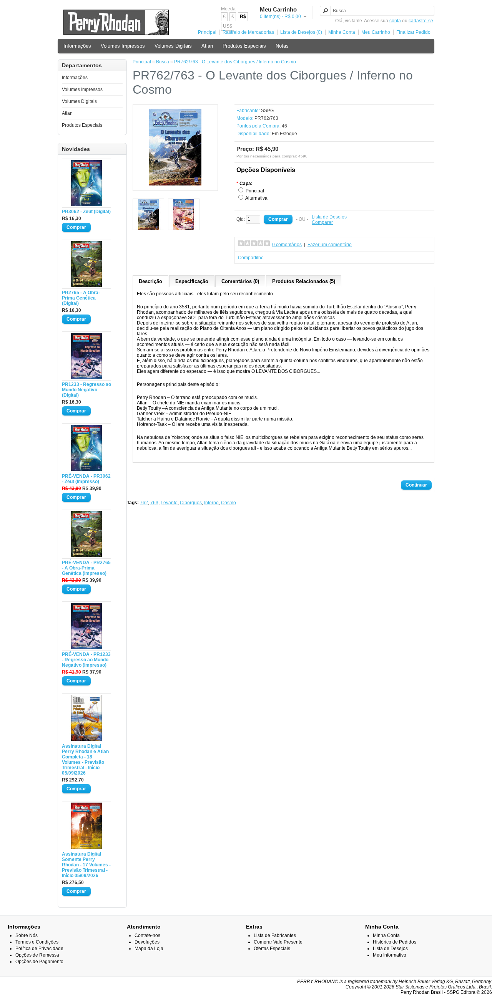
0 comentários (287, 244)
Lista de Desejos (329, 217)
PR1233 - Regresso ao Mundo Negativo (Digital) (86, 390)
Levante (169, 502)
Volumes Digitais (173, 46)
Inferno (211, 502)
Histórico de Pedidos (394, 942)
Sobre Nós (26, 935)
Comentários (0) (240, 281)
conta (395, 20)
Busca (162, 62)
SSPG (267, 110)
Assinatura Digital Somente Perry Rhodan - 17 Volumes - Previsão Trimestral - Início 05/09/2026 (86, 864)
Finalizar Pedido (413, 32)
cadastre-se (421, 20)
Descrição (150, 281)
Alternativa (256, 198)
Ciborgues (191, 502)
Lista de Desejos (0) (301, 32)
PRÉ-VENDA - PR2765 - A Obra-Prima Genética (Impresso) (86, 568)
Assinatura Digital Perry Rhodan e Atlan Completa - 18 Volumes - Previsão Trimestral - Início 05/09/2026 (85, 759)
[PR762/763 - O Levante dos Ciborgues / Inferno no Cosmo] (175, 184)
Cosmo (228, 502)
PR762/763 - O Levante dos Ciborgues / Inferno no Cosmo (235, 62)
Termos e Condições (36, 942)
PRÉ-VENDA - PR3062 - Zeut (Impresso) (86, 478)
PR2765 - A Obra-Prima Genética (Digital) (81, 298)
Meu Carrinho (375, 32)
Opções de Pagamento (39, 961)
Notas (282, 46)
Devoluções (147, 942)
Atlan (207, 46)
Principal (207, 32)
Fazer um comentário (330, 244)
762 (144, 502)
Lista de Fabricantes (275, 935)
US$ (227, 26)
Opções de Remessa (37, 955)
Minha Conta (341, 32)
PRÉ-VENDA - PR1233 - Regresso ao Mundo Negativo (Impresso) (86, 660)
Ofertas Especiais (272, 948)
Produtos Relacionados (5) (303, 281)
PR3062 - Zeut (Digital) (86, 211)
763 (154, 502)
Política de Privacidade (39, 948)
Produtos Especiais (244, 46)
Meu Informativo (389, 955)
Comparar (322, 222)
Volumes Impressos (123, 46)
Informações (77, 46)
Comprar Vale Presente (278, 942)
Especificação (191, 281)
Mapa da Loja (149, 948)
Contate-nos (147, 935)
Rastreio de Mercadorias (248, 32)
